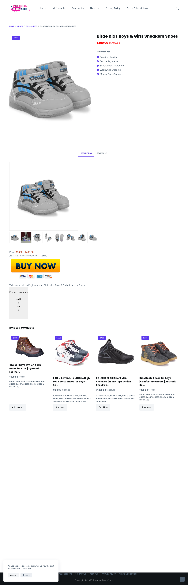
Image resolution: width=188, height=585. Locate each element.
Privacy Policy (113, 8)
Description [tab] (86, 153)
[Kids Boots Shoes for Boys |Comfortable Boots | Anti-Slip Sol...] (159, 353)
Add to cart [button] (17, 407)
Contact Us (77, 8)
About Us (95, 8)
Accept (13, 575)
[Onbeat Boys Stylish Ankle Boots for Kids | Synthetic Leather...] (29, 347)
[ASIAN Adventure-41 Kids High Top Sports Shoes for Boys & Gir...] (72, 353)
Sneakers (112, 398)
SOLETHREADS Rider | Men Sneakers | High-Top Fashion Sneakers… (113, 381)
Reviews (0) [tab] (102, 153)
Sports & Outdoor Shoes (74, 401)
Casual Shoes (22, 384)
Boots (12, 381)
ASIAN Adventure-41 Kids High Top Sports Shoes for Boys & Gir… (71, 381)
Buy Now (59, 407)
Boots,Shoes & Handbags (28, 381)
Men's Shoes (115, 396)
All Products (58, 8)
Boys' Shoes (58, 396)
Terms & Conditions (137, 8)
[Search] (177, 8)
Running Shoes (71, 396)
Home (43, 8)
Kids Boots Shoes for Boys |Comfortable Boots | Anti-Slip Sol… (157, 381)
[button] (18, 303)
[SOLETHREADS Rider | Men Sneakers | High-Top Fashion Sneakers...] (115, 353)
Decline (26, 575)
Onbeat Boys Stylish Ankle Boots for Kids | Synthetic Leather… (25, 368)
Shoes (33, 384)
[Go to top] (182, 579)
